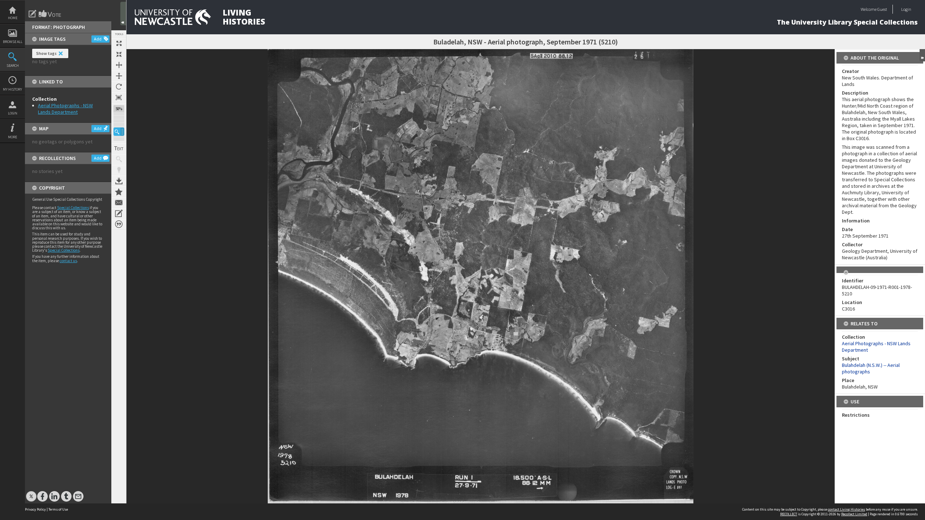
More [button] (12, 137)
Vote (50, 14)
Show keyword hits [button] (119, 159)
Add (98, 39)
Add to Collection (119, 191)
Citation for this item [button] (119, 224)
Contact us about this (119, 202)
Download (119, 181)
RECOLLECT (788, 514)
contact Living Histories (846, 509)
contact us (68, 260)
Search (13, 65)
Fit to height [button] (119, 75)
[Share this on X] (31, 492)
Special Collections (73, 207)
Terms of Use (58, 509)
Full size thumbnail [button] (119, 43)
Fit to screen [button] (119, 54)
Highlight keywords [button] (119, 170)
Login (12, 113)
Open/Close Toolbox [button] (123, 13)
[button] (118, 131)
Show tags (46, 53)
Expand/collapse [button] (922, 55)
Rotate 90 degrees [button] (119, 86)
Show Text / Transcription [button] (119, 148)
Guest (882, 9)
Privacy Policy (35, 509)
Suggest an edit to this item (32, 14)
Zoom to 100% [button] (119, 97)
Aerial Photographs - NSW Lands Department (65, 108)
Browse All (12, 41)
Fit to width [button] (119, 65)
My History (12, 89)
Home (12, 18)
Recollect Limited (854, 514)
